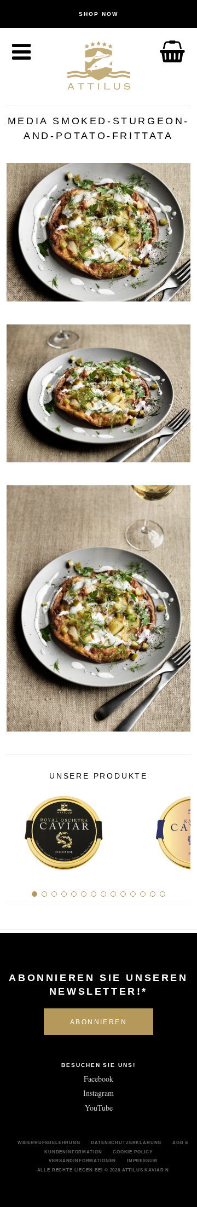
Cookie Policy (133, 1151)
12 (143, 894)
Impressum (142, 1160)
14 (162, 894)
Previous (19, 828)
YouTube (99, 1107)
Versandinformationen (82, 1160)
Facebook (98, 1078)
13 (152, 894)
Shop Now (98, 14)
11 (133, 894)
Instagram (98, 1093)
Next (178, 828)
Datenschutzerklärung (126, 1142)
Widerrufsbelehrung (49, 1142)
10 (123, 894)
